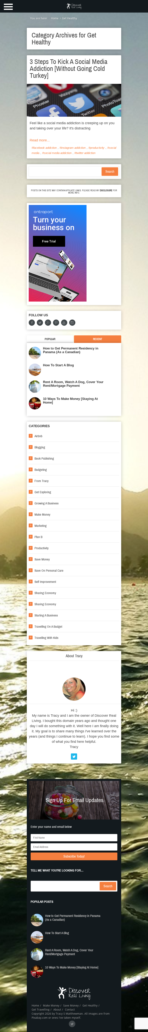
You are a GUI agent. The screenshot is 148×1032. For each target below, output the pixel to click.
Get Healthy (90, 1005)
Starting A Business (46, 615)
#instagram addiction (73, 147)
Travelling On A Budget (48, 626)
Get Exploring (42, 492)
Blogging (39, 447)
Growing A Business (46, 503)
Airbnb (38, 436)
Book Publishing (44, 458)
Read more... (40, 140)
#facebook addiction (44, 147)
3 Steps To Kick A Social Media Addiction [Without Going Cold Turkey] (68, 68)
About (57, 1009)
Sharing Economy (45, 593)
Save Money (42, 559)
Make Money (42, 514)
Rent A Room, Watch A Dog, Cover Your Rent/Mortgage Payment (73, 384)
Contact (70, 1009)
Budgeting (40, 470)
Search (109, 171)
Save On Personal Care (48, 570)
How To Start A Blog (58, 365)
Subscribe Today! (74, 856)
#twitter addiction (84, 153)
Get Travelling (41, 1009)
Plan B (38, 537)
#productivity (96, 147)
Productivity (41, 548)
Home (35, 1005)
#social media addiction (56, 153)
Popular (50, 339)
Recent (97, 339)
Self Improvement (45, 582)
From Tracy (41, 481)
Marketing (40, 526)
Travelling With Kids (46, 638)
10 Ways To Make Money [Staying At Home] (70, 400)
